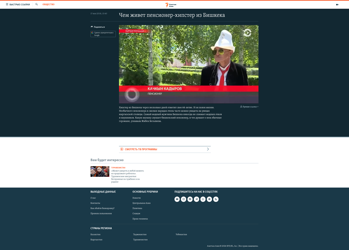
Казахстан (95, 235)
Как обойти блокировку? (102, 208)
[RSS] (215, 199)
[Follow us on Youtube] (177, 199)
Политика (137, 208)
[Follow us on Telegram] (196, 199)
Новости (137, 198)
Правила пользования (101, 214)
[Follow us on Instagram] (183, 199)
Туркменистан (118, 168)
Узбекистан (181, 235)
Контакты (95, 203)
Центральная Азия (142, 203)
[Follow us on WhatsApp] (203, 199)
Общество (49, 4)
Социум (136, 214)
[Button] (98, 27)
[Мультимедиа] (337, 5)
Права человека (140, 219)
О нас (93, 198)
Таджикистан (140, 235)
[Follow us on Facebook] (190, 199)
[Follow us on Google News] (209, 199)
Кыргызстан (96, 240)
